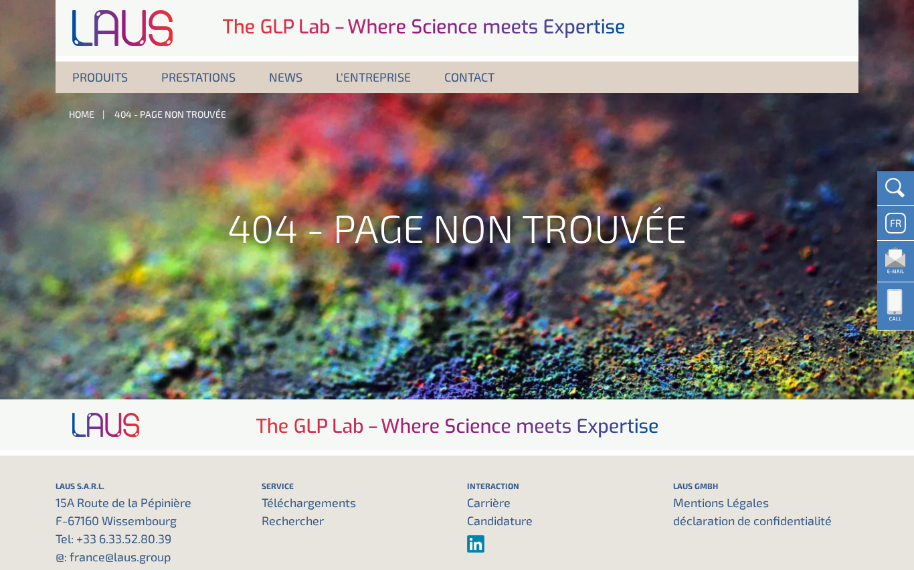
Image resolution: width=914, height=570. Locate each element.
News (285, 77)
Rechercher (293, 520)
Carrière (489, 502)
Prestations (198, 77)
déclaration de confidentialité (752, 520)
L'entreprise (373, 77)
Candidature (500, 520)
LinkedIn (560, 544)
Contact (469, 77)
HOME (81, 114)
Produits (100, 77)
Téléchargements (309, 502)
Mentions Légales (721, 502)
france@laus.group (120, 556)
